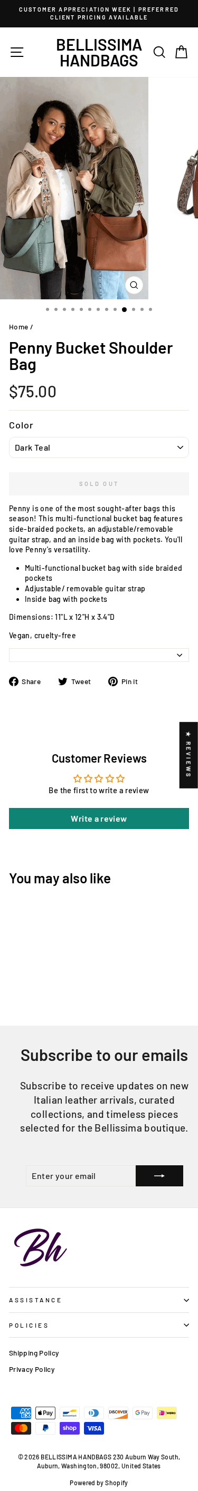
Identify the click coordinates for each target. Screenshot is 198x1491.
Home (18, 326)
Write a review (99, 818)
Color (21, 425)
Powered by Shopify (99, 1482)
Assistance (35, 1299)
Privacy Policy (31, 1369)
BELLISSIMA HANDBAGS (99, 52)
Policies (29, 1325)
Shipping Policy (34, 1352)
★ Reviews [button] (188, 754)
